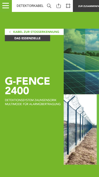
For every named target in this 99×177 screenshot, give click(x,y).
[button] (8, 6)
